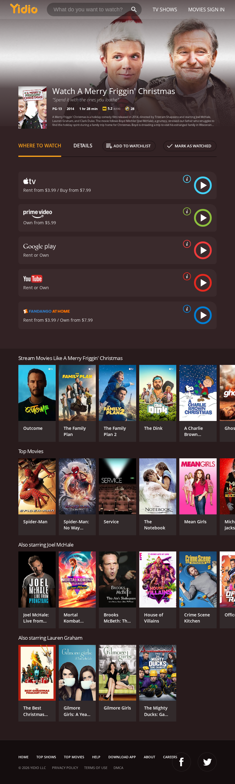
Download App (122, 757)
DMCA (118, 767)
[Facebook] (181, 761)
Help (96, 757)
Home (23, 757)
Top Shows (46, 757)
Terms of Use (95, 767)
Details (82, 145)
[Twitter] (207, 761)
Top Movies (74, 757)
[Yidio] (24, 9)
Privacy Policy (65, 767)
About (149, 757)
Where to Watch (39, 145)
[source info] (186, 179)
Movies (197, 9)
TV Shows (165, 9)
